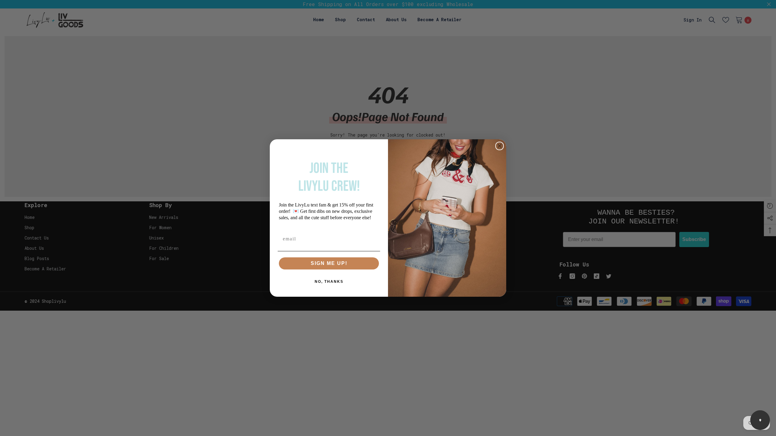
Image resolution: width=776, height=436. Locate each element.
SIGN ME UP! (329, 263)
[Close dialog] (499, 146)
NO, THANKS (329, 281)
